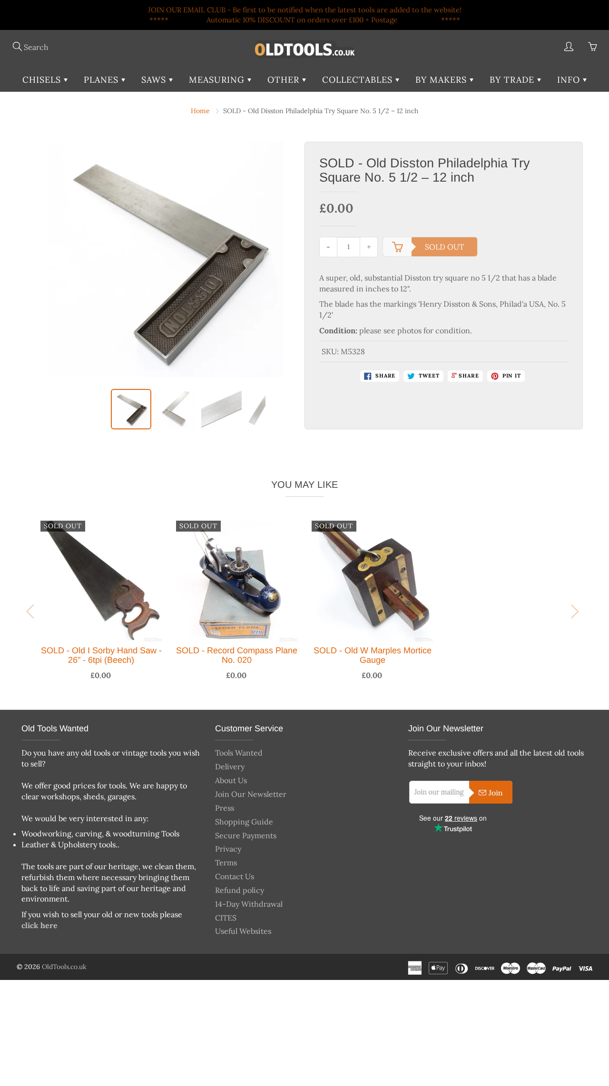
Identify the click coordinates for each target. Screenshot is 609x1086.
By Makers (442, 79)
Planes (102, 79)
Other (284, 79)
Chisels (43, 79)
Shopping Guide (244, 821)
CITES (225, 917)
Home (200, 111)
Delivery (230, 766)
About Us (231, 780)
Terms (226, 862)
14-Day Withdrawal (249, 904)
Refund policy (239, 890)
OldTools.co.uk (64, 966)
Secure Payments (245, 835)
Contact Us (234, 876)
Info (570, 79)
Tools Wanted (239, 752)
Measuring (218, 79)
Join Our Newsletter (250, 794)
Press (224, 808)
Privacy (228, 848)
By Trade (513, 79)
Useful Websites (243, 931)
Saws (155, 79)
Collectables (358, 79)
